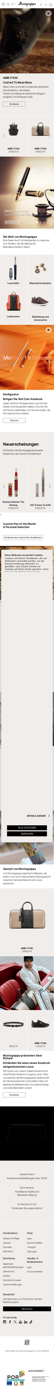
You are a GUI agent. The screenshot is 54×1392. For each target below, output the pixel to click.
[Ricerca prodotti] (8, 4)
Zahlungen (32, 1251)
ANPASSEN (27, 833)
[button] (4, 135)
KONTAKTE (8, 1251)
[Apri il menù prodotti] (3, 4)
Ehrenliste (7, 1247)
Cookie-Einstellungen (12, 1284)
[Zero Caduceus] (27, 193)
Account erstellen (34, 1242)
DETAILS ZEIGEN (36, 816)
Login (29, 1238)
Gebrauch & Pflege (11, 1238)
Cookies (6, 1275)
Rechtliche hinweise (12, 1280)
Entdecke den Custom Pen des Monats (23, 537)
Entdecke (14, 104)
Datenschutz (8, 1271)
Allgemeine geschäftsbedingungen (13, 1265)
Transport (31, 1247)
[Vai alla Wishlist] (46, 3)
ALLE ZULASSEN (27, 827)
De (13, 4)
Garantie (6, 1242)
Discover (14, 420)
